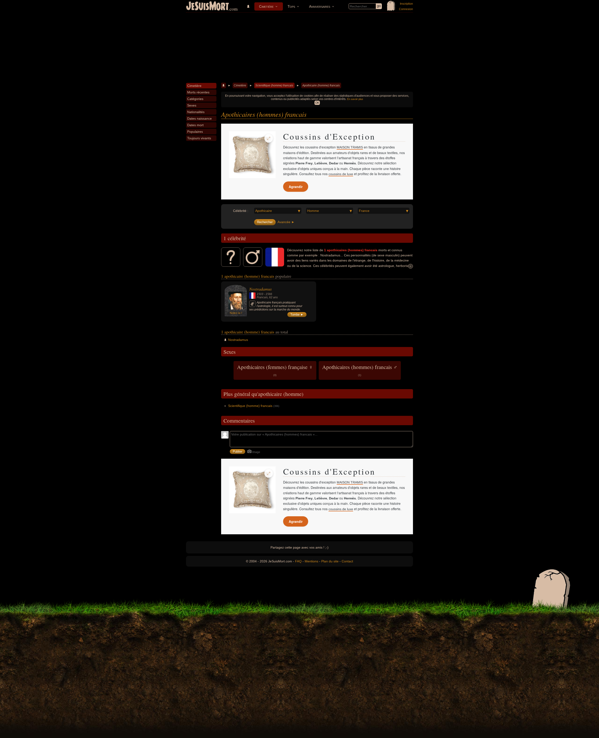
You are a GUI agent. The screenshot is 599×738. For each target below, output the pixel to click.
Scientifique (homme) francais (274, 85)
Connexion (406, 9)
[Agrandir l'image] (268, 138)
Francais (262, 297)
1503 (260, 294)
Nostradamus (260, 289)
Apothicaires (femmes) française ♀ (275, 369)
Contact (347, 561)
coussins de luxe (341, 174)
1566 (269, 294)
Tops (291, 6)
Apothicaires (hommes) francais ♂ (359, 369)
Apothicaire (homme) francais (321, 85)
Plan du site (330, 561)
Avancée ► (286, 222)
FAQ (298, 561)
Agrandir (296, 186)
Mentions (311, 561)
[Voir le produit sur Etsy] (252, 154)
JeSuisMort (207, 6)
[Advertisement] (299, 48)
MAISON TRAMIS (350, 147)
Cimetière (266, 6)
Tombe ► (296, 314)
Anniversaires (319, 6)
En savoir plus (355, 99)
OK (317, 102)
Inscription (406, 3)
